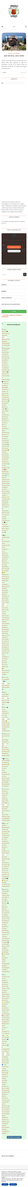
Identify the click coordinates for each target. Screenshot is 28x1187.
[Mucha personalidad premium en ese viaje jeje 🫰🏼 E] (6, 698)
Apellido (4, 291)
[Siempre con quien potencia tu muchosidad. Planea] (6, 744)
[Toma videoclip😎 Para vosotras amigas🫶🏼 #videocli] (6, 337)
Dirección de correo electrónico (11, 304)
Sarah (4, 72)
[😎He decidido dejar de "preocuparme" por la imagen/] (6, 604)
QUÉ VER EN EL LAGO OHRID (14, 56)
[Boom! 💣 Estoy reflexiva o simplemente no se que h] (6, 719)
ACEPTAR (5, 1184)
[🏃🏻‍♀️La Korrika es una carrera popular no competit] (6, 1054)
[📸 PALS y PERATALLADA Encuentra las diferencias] (6, 772)
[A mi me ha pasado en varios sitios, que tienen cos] (6, 804)
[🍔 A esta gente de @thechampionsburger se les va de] (6, 855)
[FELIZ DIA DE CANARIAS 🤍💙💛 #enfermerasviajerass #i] (6, 683)
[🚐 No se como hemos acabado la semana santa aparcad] (6, 930)
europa (10, 53)
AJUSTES (3, 1181)
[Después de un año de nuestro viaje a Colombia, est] (6, 440)
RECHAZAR (13, 1184)
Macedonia (16, 53)
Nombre (4, 284)
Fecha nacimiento (7, 297)
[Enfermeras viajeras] (14, 12)
